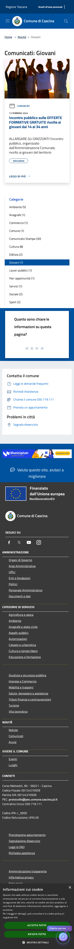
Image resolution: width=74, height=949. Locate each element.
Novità (22, 37)
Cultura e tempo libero (23, 651)
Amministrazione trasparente (28, 871)
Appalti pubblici (18, 633)
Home (8, 37)
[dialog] (37, 916)
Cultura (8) (16, 246)
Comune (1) (16, 230)
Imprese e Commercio (22, 681)
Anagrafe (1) (17, 215)
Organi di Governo (20, 560)
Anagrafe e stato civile (23, 626)
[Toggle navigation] (7, 20)
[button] (37, 942)
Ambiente (15, 620)
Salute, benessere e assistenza (28, 693)
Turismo (14, 705)
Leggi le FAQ (17, 847)
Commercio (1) (18, 223)
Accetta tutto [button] (36, 925)
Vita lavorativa (18, 711)
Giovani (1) (16, 262)
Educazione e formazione (25, 657)
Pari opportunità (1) (21, 278)
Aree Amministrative (22, 566)
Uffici (12, 572)
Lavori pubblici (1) (20, 270)
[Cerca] (66, 21)
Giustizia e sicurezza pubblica (27, 675)
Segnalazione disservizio (24, 841)
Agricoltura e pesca (21, 614)
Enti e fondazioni (19, 578)
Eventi (13, 759)
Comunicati (23, 106)
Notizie (13, 730)
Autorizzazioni (18, 639)
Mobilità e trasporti (21, 687)
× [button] (69, 887)
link (16, 917)
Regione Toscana (16, 7)
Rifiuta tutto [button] (37, 934)
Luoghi (13, 765)
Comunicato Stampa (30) (25, 238)
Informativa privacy (21, 877)
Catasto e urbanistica (22, 645)
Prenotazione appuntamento (27, 835)
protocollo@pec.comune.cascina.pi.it (33, 799)
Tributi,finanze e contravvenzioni (30, 699)
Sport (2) (14, 302)
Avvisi (13, 742)
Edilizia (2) (15, 254)
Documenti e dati (20, 596)
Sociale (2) (15, 294)
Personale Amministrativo (25, 590)
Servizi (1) (15, 286)
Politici (13, 584)
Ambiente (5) (17, 207)
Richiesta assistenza (22, 853)
